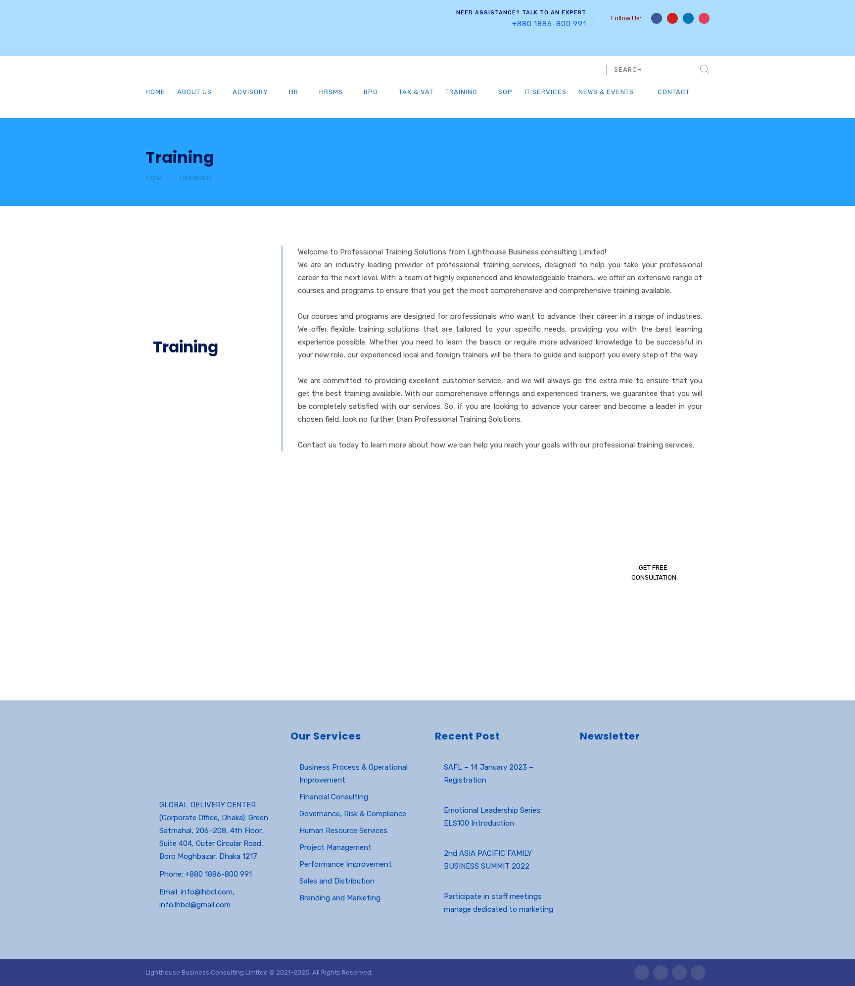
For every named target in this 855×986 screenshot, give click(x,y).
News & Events (606, 92)
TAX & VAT (416, 92)
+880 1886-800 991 (549, 24)
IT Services (545, 92)
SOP (505, 92)
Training (461, 92)
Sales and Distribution (337, 881)
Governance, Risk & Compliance (352, 813)
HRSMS (331, 92)
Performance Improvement (345, 864)
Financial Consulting (333, 796)
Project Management (335, 847)
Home (155, 92)
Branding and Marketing (339, 897)
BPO (371, 92)
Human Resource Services (343, 830)
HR (293, 92)
